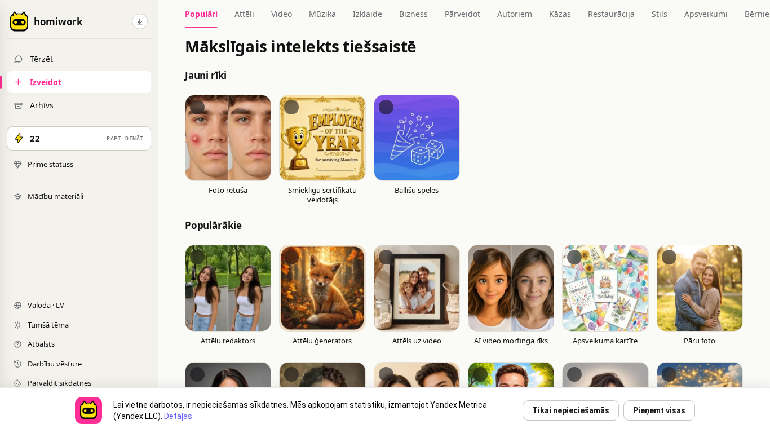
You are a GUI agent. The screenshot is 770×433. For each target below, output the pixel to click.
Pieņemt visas (659, 410)
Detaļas (178, 416)
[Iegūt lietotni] (140, 21)
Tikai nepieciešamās (570, 410)
